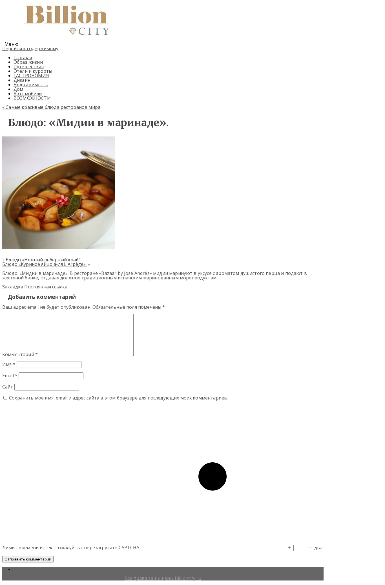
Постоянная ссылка (45, 287)
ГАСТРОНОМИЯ (31, 75)
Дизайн (22, 80)
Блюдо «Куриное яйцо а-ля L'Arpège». (44, 264)
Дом (18, 89)
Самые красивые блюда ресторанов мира (51, 107)
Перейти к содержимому (30, 48)
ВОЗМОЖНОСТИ (32, 98)
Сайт (7, 387)
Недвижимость (31, 84)
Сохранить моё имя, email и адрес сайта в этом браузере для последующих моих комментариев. (118, 398)
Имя (9, 364)
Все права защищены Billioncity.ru (163, 578)
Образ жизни (28, 62)
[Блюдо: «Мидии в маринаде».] (58, 247)
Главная (23, 57)
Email (9, 375)
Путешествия (29, 66)
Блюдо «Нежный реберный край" (43, 260)
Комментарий (20, 354)
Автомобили (28, 93)
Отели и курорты (33, 71)
